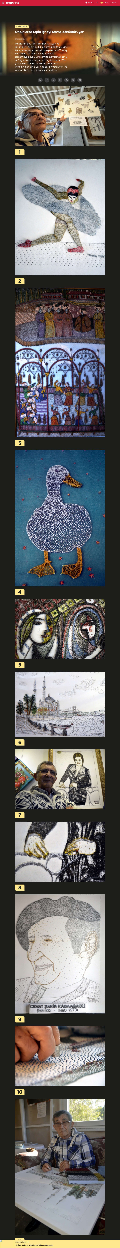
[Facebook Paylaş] (47, 80)
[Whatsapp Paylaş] (73, 80)
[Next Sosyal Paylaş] (40, 80)
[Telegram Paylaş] (66, 80)
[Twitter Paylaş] (53, 80)
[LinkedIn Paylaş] (60, 80)
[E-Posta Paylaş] (79, 80)
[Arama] (97, 2)
